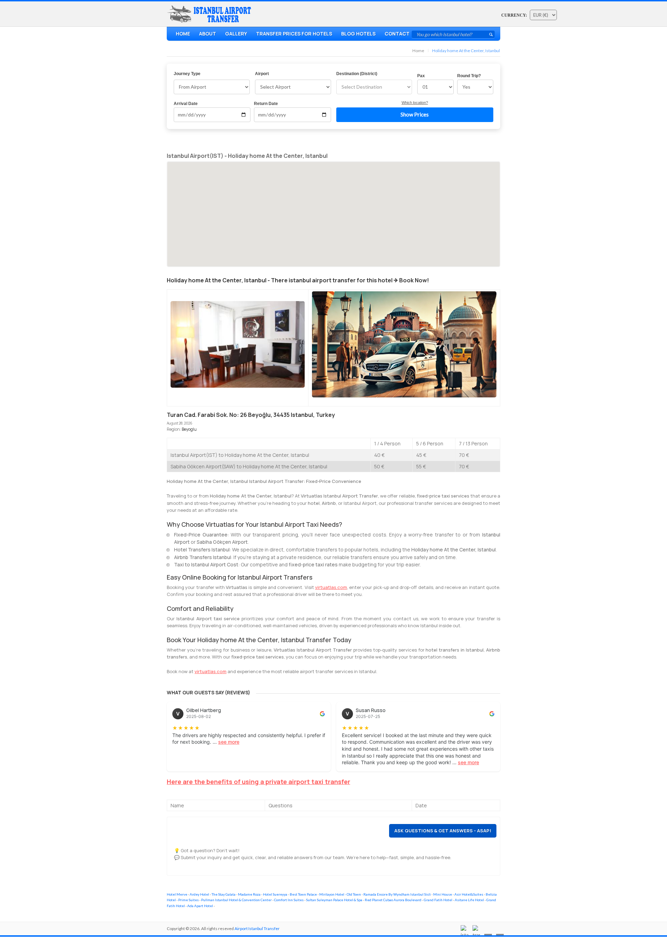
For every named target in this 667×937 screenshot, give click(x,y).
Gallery (236, 33)
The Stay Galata (224, 894)
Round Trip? (469, 75)
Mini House (442, 894)
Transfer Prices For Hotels (294, 33)
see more (228, 742)
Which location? (415, 102)
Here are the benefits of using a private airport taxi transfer (258, 781)
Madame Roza (249, 894)
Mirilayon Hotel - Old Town (340, 894)
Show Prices (415, 114)
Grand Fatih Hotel (438, 900)
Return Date (266, 103)
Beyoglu (189, 429)
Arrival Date (186, 103)
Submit (491, 34)
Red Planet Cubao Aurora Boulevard (393, 900)
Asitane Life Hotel (469, 900)
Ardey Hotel (199, 894)
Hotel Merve (177, 894)
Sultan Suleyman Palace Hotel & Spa (334, 900)
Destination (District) (356, 73)
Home (183, 33)
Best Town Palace (303, 894)
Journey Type (187, 73)
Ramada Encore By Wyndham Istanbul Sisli (397, 894)
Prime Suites (188, 900)
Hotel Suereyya (275, 894)
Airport (262, 73)
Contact (397, 33)
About (207, 33)
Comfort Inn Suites (289, 900)
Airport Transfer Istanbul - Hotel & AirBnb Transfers (210, 14)
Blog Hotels (358, 33)
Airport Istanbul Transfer (257, 928)
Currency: (514, 15)
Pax (421, 75)
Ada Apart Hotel (200, 906)
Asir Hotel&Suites (468, 894)
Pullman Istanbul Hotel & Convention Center (236, 900)
